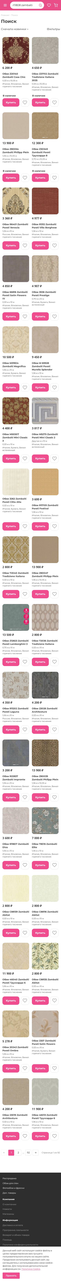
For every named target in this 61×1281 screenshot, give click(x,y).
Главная (5, 15)
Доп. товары (9, 1193)
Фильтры (53, 29)
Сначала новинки (13, 29)
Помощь (7, 1239)
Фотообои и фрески (13, 1188)
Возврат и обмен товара (16, 1235)
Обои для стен (10, 1183)
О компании (9, 1204)
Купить (11, 102)
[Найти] (40, 5)
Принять (11, 1275)
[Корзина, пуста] (56, 5)
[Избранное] (49, 5)
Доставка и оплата (13, 1225)
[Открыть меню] (5, 5)
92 (28, 1152)
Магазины (8, 1214)
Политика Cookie (30, 1269)
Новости (7, 1209)
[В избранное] (25, 102)
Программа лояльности (16, 1230)
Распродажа (9, 1178)
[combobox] (23, 5)
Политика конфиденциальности (20, 1244)
